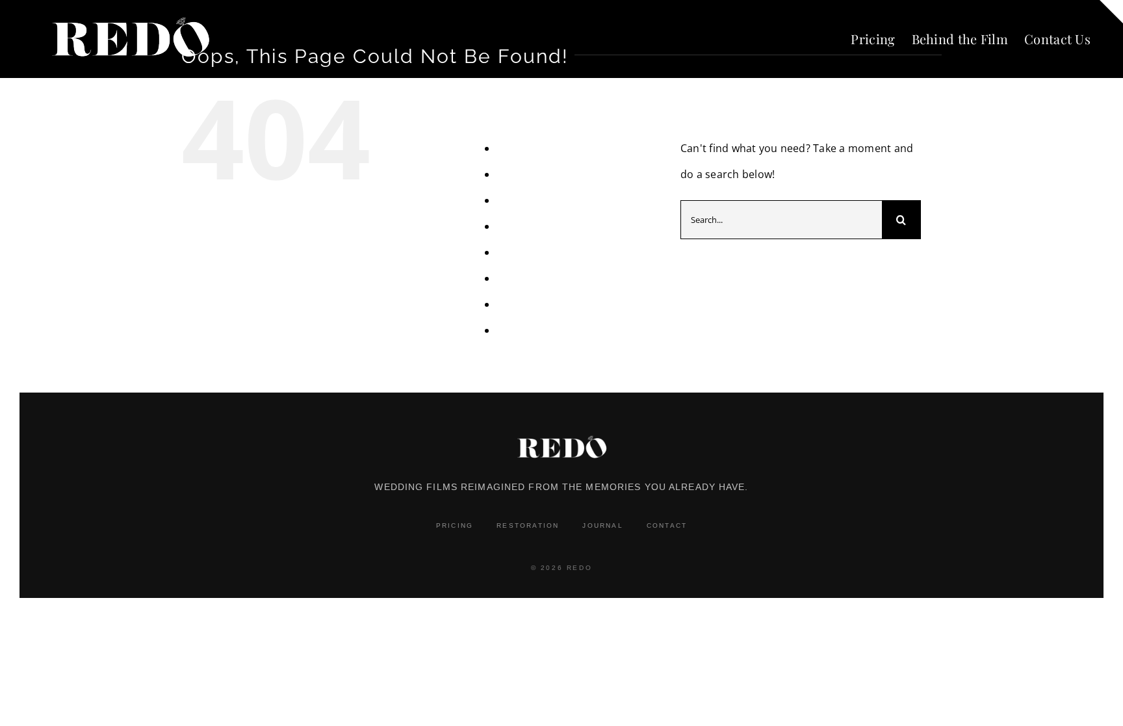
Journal (602, 525)
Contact (667, 525)
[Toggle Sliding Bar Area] (1111, 11)
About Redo (526, 148)
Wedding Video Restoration (566, 330)
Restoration (528, 525)
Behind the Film (536, 174)
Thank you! (524, 278)
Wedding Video (535, 304)
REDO (511, 252)
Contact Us (524, 200)
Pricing (514, 226)
